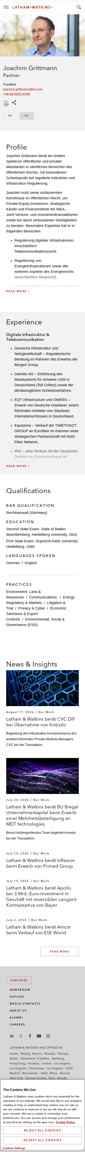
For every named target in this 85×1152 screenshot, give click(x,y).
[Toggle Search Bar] (79, 7)
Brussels (49, 1053)
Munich (65, 1073)
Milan (53, 1073)
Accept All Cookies (43, 1140)
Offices (17, 996)
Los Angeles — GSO (60, 1068)
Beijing (25, 1053)
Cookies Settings (14, 1148)
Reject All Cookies (42, 1130)
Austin (14, 1053)
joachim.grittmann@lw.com (22, 89)
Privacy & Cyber (31, 608)
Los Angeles (62, 1063)
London (46, 1063)
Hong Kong (17, 1063)
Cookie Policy (65, 1122)
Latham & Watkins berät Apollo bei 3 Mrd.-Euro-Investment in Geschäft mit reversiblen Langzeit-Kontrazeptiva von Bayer (42, 896)
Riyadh (62, 1078)
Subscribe (19, 980)
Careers (17, 1024)
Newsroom (20, 989)
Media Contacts (25, 1003)
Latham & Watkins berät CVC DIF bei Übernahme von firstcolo (40, 722)
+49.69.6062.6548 (16, 94)
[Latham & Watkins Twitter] (21, 1036)
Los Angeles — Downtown (27, 1068)
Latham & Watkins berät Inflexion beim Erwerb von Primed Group (40, 863)
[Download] (6, 103)
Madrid (15, 1073)
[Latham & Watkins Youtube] (39, 1036)
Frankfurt (43, 1058)
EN (13, 115)
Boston (37, 1053)
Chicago (63, 1053)
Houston (33, 1063)
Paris (51, 1078)
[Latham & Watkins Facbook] (30, 1036)
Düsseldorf (27, 1058)
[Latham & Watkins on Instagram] (48, 1036)
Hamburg (58, 1058)
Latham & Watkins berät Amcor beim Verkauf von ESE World (38, 929)
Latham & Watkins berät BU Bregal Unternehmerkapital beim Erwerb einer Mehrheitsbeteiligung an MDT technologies (42, 815)
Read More (59, 951)
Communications (43, 597)
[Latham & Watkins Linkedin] (12, 1036)
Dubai (14, 1058)
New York (16, 1078)
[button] (42, 282)
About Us (18, 1010)
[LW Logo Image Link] (33, 7)
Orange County (35, 1078)
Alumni (16, 1017)
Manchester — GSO (34, 1073)
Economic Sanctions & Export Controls (36, 613)
